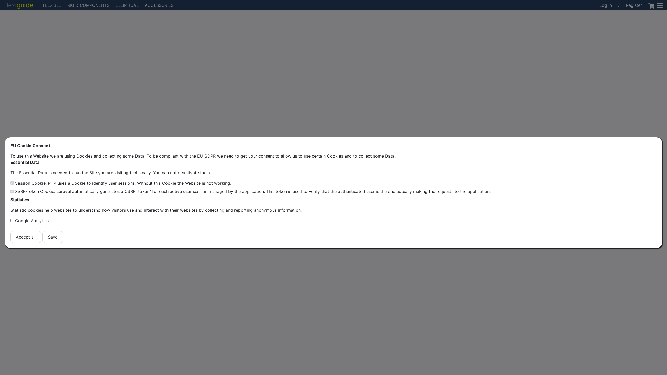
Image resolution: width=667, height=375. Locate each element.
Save (53, 237)
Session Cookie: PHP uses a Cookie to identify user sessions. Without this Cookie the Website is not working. (123, 183)
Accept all (26, 237)
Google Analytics (32, 220)
